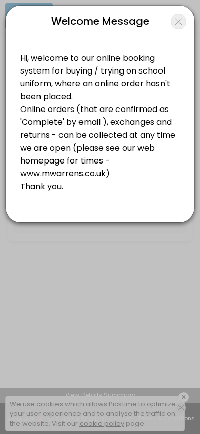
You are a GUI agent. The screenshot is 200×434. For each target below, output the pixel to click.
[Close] (178, 21)
